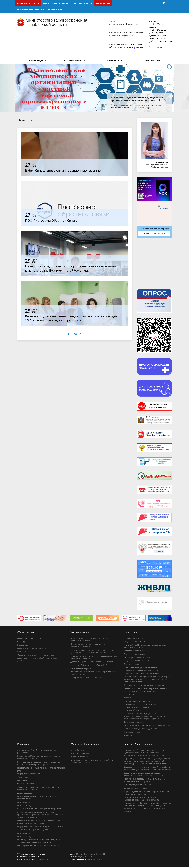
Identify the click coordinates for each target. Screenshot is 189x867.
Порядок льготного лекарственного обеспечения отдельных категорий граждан (39, 821)
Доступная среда (131, 664)
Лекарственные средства (135, 654)
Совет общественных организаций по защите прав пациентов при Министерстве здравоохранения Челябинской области (147, 679)
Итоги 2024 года (24, 833)
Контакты (21, 651)
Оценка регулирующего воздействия (140, 728)
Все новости (74, 334)
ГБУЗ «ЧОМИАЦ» (45, 859)
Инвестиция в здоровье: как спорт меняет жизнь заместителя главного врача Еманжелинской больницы (71, 268)
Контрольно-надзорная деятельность (140, 667)
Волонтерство (130, 694)
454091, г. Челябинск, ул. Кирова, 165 (90, 854)
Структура (21, 641)
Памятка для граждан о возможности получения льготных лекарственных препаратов (38, 841)
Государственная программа (136, 661)
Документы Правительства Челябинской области (92, 662)
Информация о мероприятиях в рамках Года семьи (40, 826)
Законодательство (75, 60)
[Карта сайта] (157, 3)
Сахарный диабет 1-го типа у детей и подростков (39, 809)
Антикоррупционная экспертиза (138, 784)
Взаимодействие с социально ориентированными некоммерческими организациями (39, 763)
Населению (22, 780)
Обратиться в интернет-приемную (126, 47)
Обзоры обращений (79, 757)
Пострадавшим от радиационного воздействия (38, 845)
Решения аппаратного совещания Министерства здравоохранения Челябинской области (92, 651)
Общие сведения (36, 60)
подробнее (151, 107)
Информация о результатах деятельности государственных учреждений (142, 705)
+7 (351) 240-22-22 (157, 24)
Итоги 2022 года (24, 802)
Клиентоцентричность (134, 722)
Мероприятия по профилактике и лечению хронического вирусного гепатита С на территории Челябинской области (40, 814)
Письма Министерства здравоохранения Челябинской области (88, 645)
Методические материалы (135, 788)
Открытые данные (25, 783)
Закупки (127, 697)
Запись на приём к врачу (28, 3)
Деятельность (114, 60)
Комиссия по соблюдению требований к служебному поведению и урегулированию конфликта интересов (147, 768)
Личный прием (77, 750)
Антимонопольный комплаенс (137, 701)
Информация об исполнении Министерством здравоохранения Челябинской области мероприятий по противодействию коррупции (145, 752)
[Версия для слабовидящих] (163, 3)
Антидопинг (129, 735)
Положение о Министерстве (29, 638)
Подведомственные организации (32, 648)
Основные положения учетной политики (35, 655)
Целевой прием (103, 3)
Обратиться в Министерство (56, 3)
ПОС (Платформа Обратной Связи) (51, 220)
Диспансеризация (132, 732)
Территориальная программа (137, 657)
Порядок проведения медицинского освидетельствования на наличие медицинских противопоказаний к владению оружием (145, 716)
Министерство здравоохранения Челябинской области (56, 22)
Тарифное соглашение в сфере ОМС (86, 677)
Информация (152, 60)
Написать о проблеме (154, 234)
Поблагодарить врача (82, 3)
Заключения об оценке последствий (33, 830)
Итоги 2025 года (24, 836)
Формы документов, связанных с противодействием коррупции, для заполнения (147, 792)
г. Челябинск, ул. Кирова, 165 (123, 24)
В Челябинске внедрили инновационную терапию (63, 170)
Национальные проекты (134, 638)
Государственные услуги (134, 641)
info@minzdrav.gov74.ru (96, 859)
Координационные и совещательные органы (144, 685)
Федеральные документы (81, 668)
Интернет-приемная (79, 753)
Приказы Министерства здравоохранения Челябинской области (89, 639)
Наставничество (55, 9)
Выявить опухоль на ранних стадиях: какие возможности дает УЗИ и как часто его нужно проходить (71, 318)
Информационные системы (29, 773)
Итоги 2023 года (24, 805)
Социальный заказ (132, 710)
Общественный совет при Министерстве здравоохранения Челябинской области (142, 671)
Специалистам (23, 777)
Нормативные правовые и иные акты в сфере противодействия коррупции (144, 780)
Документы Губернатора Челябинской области (91, 665)
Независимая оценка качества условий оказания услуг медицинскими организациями (145, 689)
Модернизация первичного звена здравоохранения (147, 725)
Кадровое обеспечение (134, 651)
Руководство (22, 645)
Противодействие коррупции (30, 9)
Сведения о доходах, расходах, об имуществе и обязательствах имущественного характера (144, 774)
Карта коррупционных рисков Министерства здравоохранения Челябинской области (144, 798)
